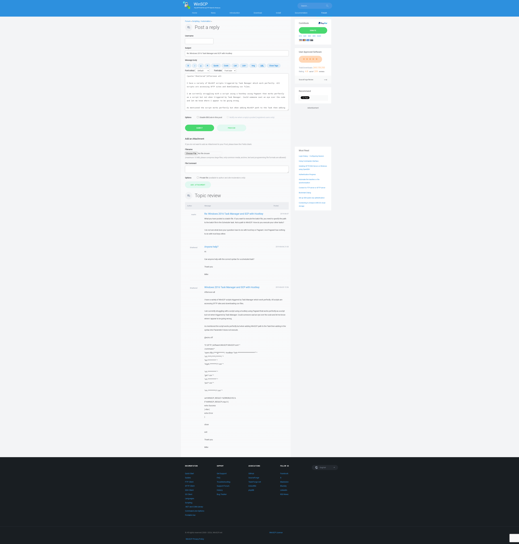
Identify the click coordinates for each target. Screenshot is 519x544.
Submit (199, 128)
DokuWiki (252, 486)
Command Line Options (194, 511)
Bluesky (283, 486)
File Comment (190, 163)
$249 (319, 36)
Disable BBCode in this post (211, 117)
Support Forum (223, 486)
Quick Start (189, 473)
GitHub (251, 473)
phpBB (251, 490)
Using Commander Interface (308, 161)
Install (278, 13)
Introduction (235, 13)
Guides (188, 477)
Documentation (301, 13)
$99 (314, 36)
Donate (313, 30)
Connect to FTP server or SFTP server (312, 188)
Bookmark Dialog (305, 193)
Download (258, 13)
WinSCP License (276, 532)
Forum (324, 13)
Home (194, 13)
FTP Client (189, 482)
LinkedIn (283, 490)
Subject (188, 48)
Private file (222, 178)
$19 (300, 36)
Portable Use (190, 515)
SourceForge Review (306, 80)
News (213, 13)
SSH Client (189, 490)
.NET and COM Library (194, 507)
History (220, 490)
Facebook (284, 473)
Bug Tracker (222, 494)
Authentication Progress (307, 174)
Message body (191, 60)
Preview (231, 128)
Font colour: (190, 70)
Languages (189, 498)
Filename (188, 149)
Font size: (218, 70)
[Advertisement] (313, 126)
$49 (309, 36)
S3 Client (188, 494)
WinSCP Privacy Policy (195, 539)
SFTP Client (189, 486)
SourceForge (253, 477)
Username (189, 36)
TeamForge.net (254, 482)
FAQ (218, 477)
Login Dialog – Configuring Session (311, 156)
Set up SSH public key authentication (312, 198)
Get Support (222, 473)
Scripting (188, 502)
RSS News (284, 494)
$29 (304, 36)
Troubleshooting (223, 482)
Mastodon (284, 482)
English (322, 467)
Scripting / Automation (201, 21)
